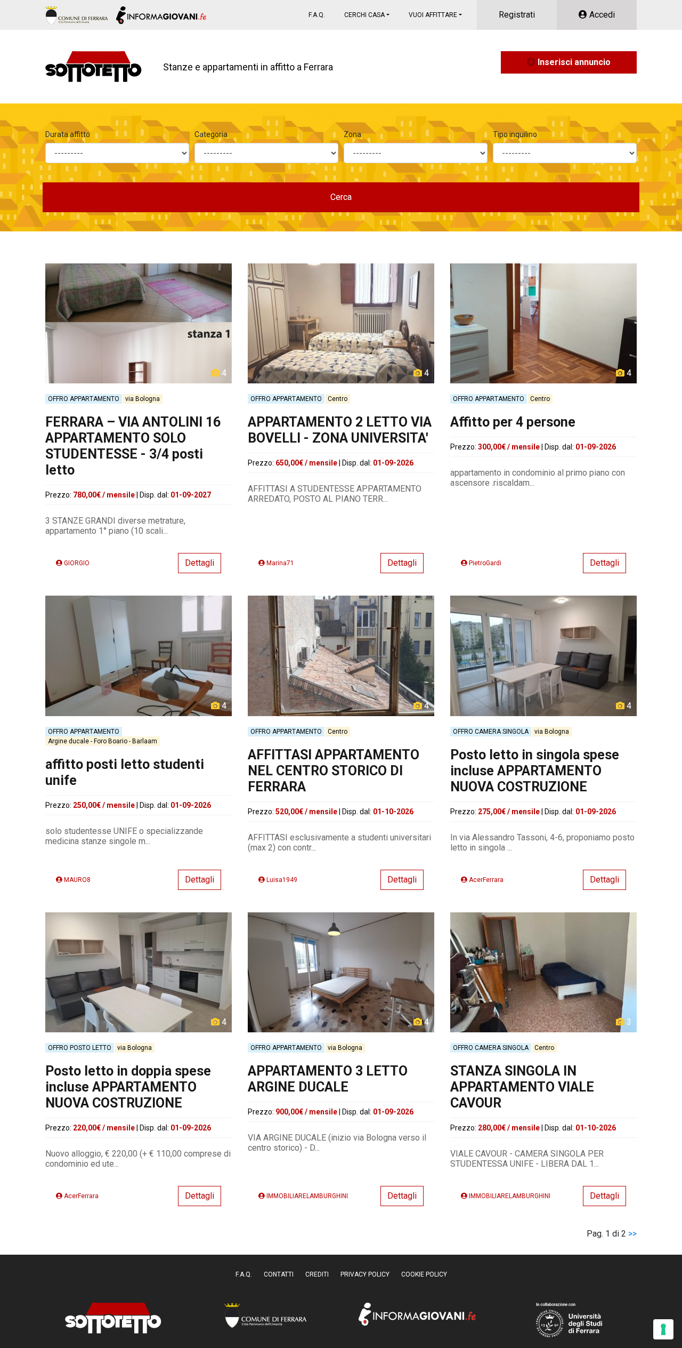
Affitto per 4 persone (512, 422)
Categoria (211, 134)
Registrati (517, 15)
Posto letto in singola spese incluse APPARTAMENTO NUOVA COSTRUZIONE (534, 771)
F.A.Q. (316, 15)
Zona (352, 134)
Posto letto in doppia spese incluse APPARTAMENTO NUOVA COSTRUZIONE (128, 1087)
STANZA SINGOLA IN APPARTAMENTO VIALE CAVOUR (522, 1087)
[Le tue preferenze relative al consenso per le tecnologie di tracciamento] (663, 1329)
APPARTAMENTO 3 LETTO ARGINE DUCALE (328, 1079)
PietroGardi (484, 563)
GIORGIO (76, 563)
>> (632, 1234)
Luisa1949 (281, 880)
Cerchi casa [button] (364, 15)
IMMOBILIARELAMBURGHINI (306, 1196)
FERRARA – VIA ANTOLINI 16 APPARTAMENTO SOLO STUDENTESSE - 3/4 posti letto (133, 446)
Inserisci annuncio (573, 62)
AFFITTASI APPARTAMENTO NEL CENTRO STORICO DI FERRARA (333, 771)
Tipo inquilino (515, 134)
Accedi (601, 15)
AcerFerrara (485, 880)
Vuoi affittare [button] (433, 15)
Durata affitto (67, 134)
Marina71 (279, 563)
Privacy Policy (364, 1274)
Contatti (279, 1274)
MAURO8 (76, 880)
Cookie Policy (424, 1274)
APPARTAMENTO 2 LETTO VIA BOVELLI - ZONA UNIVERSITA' (340, 430)
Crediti (317, 1274)
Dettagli (199, 563)
